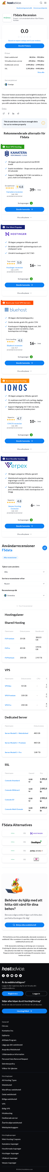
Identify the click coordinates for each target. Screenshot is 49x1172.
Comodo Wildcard (12, 790)
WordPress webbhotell (11, 1089)
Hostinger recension (14, 267)
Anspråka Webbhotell (11, 1049)
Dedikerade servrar (10, 1118)
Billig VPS (6, 1108)
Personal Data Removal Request (15, 1059)
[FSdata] (7, 17)
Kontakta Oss (7, 1030)
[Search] (41, 3)
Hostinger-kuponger (10, 1153)
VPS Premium (10, 695)
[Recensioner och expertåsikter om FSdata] (4, 113)
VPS (3, 1104)
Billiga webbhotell (9, 1099)
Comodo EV (9, 800)
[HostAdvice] (11, 3)
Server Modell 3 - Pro (13, 752)
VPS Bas (8, 686)
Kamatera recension (14, 192)
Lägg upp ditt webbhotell (12, 1045)
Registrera (12, 993)
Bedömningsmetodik (24, 8)
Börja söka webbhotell (26, 925)
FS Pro (7, 648)
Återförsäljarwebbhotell (12, 1122)
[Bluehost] (16, 309)
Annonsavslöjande (40, 8)
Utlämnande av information (13, 1054)
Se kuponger (25, 203)
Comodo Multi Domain (14, 809)
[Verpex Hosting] (16, 465)
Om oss (5, 1026)
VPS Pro (8, 705)
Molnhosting (7, 1113)
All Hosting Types (9, 1080)
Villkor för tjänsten (9, 1068)
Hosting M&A (23, 1011)
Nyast (7, 583)
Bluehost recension (14, 345)
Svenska (11, 595)
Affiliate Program (9, 1040)
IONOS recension (14, 423)
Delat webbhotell (9, 1094)
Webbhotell (7, 1085)
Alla (6, 572)
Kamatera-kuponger (10, 1144)
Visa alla (41, 72)
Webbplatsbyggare (10, 1127)
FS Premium (9, 639)
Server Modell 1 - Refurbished (16, 733)
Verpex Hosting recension (14, 507)
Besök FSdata (24, 46)
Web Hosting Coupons (11, 1139)
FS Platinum (9, 658)
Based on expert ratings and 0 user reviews (24, 41)
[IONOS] (16, 387)
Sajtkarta (5, 1035)
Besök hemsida (23, 209)
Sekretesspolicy (8, 1063)
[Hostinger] (16, 234)
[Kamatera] (16, 153)
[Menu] (45, 3)
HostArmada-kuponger (11, 1148)
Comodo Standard (12, 781)
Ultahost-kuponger (10, 1158)
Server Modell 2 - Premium (15, 743)
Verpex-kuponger (9, 1163)
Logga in (36, 993)
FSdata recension (24, 15)
